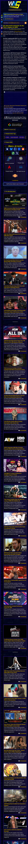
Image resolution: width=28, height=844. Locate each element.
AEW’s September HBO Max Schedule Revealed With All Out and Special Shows (14, 448)
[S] (11, 22)
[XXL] (18, 22)
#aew (7, 137)
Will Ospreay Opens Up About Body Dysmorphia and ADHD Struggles (13, 553)
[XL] (15, 22)
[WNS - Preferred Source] (15, 124)
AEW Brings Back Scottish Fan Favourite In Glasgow (15, 804)
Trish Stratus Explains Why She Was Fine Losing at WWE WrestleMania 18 (14, 500)
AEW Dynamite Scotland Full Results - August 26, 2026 (13, 607)
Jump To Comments (9, 163)
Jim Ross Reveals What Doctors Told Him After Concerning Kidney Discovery (14, 396)
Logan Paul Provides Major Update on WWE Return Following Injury (15, 699)
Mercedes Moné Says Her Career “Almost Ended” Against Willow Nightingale (14, 751)
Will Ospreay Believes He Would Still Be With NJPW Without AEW (15, 778)
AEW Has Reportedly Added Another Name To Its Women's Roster (14, 527)
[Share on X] (17, 153)
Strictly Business (18, 31)
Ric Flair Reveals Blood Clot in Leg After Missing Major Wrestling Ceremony (14, 261)
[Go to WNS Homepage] (14, 5)
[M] (12, 22)
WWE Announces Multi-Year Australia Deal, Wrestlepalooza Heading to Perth (14, 209)
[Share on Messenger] (19, 149)
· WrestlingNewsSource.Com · (15, 9)
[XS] (9, 22)
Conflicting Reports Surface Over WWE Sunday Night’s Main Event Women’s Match (14, 640)
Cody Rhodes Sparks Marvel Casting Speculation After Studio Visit (13, 422)
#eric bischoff (14, 137)
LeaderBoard (15, 180)
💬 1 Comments (22, 482)
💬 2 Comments (22, 733)
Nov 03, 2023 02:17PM (18, 113)
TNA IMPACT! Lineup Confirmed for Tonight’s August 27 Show (13, 474)
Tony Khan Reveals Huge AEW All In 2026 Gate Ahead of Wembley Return (14, 286)
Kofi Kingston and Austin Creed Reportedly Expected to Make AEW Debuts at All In (14, 311)
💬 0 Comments (22, 217)
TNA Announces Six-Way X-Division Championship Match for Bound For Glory (14, 369)
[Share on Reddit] (23, 149)
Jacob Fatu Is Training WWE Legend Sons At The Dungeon (15, 581)
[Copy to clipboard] (7, 149)
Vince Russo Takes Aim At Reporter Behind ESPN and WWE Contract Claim (14, 725)
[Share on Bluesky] (11, 149)
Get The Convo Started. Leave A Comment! (15, 183)
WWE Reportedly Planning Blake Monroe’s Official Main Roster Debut (14, 671)
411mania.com (11, 129)
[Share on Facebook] (15, 149)
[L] (14, 22)
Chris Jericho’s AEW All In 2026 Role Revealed (13, 830)
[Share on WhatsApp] (13, 153)
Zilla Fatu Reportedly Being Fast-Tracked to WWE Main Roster (14, 235)
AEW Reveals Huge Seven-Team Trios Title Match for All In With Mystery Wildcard (14, 341)
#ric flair (22, 137)
